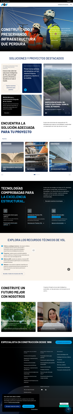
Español (69, 1)
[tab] (34, 174)
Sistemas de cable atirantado (47, 360)
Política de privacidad (13, 402)
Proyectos (59, 359)
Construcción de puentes (30, 355)
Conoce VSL (54, 40)
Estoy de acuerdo (28, 406)
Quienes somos (27, 392)
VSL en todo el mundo (29, 389)
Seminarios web (61, 362)
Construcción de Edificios (30, 365)
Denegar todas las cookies (12, 406)
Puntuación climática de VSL (64, 370)
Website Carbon (64, 406)
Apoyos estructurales (45, 367)
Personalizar (34, 409)
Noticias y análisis (61, 364)
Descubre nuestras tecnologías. (54, 201)
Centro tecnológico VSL (62, 354)
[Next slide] (69, 113)
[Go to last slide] (66, 113)
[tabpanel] (12, 157)
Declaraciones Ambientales (63, 367)
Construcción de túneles (29, 362)
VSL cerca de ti (6, 1)
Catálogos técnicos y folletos (64, 357)
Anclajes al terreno (44, 369)
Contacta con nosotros (63, 4)
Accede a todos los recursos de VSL (13, 273)
